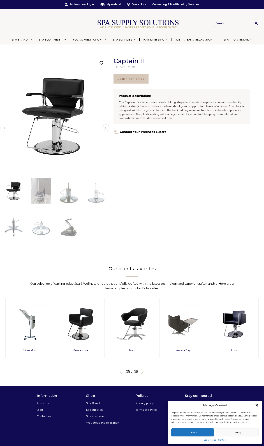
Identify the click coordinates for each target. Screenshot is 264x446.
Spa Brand (20, 39)
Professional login (82, 4)
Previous (122, 371)
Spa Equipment (50, 39)
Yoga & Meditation (87, 39)
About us (43, 403)
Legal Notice (210, 439)
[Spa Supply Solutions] (137, 23)
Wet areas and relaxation (102, 422)
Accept (193, 432)
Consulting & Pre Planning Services (175, 4)
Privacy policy (145, 403)
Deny (237, 432)
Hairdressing (153, 39)
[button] (257, 405)
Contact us (138, 4)
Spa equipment (96, 416)
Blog (40, 409)
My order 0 (114, 4)
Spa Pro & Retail (236, 39)
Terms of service (147, 409)
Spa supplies (94, 409)
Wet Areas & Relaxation (193, 39)
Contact (222, 439)
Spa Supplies (122, 39)
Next (140, 371)
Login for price (131, 78)
